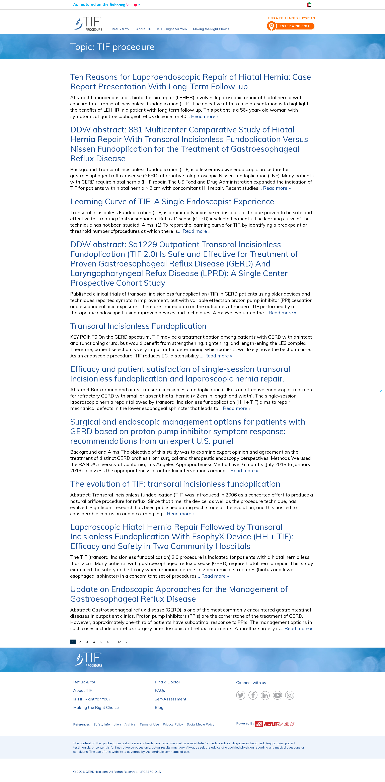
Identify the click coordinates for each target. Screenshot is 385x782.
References (81, 724)
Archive (130, 724)
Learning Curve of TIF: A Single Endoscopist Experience (172, 201)
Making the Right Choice (211, 29)
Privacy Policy (173, 724)
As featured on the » (106, 4)
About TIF (143, 29)
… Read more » (202, 116)
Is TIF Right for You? (172, 29)
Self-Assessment (170, 698)
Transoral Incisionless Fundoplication (138, 326)
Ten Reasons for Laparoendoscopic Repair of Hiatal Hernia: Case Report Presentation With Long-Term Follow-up (190, 81)
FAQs (160, 690)
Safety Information (107, 724)
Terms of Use (149, 724)
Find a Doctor (167, 681)
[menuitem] (89, 24)
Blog (159, 707)
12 (119, 642)
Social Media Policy (200, 724)
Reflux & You (121, 29)
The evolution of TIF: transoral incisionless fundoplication (175, 484)
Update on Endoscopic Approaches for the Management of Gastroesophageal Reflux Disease (179, 594)
